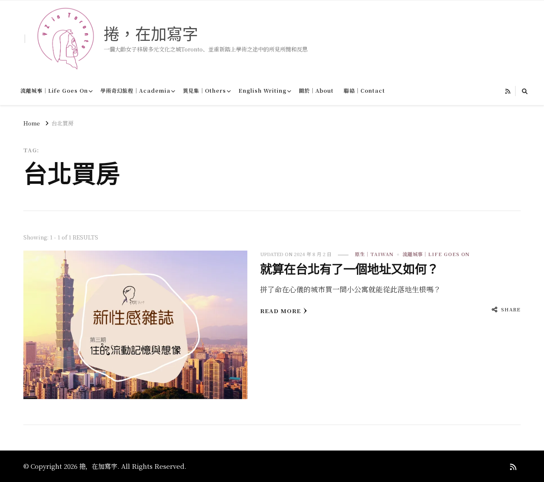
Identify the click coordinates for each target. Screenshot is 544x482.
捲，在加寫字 (151, 34)
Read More (280, 311)
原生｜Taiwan (374, 254)
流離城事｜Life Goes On (54, 90)
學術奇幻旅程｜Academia (135, 90)
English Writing (262, 90)
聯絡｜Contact (364, 90)
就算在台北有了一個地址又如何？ (349, 269)
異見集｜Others (204, 90)
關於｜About (316, 90)
